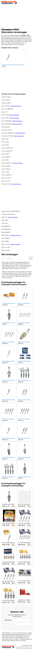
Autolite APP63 (6, 103)
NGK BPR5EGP (6, 226)
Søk (31, 258)
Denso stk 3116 (6, 184)
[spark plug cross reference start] (17, 2)
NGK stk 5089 (6, 250)
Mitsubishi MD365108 (8, 214)
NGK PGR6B (5, 241)
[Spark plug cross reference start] (8, 647)
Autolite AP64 (6, 100)
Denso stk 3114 (6, 178)
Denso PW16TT (6, 169)
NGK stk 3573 (6, 244)
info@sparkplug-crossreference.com (24, 647)
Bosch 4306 (5, 115)
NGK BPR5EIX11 (6, 232)
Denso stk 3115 (6, 181)
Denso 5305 (5, 142)
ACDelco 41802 (6, 97)
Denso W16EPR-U (7, 175)
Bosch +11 (5, 112)
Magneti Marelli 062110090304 (11, 211)
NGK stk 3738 (6, 247)
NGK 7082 (5, 223)
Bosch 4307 (5, 118)
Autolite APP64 (6, 106)
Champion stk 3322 (7, 136)
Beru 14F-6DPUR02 (7, 109)
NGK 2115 (4, 217)
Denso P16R (5, 160)
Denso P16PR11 (6, 157)
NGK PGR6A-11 (6, 238)
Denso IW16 (5, 145)
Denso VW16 (5, 172)
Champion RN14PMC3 (8, 133)
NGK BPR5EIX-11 (6, 229)
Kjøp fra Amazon (16, 106)
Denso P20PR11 (6, 166)
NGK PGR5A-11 (6, 235)
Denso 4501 (5, 139)
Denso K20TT (6, 154)
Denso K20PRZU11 (7, 151)
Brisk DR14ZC (6, 127)
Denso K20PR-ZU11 (7, 148)
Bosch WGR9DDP (7, 124)
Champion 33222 (7, 130)
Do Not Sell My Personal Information (24, 648)
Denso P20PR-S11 (7, 163)
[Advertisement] (17, 15)
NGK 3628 (5, 220)
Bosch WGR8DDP (7, 121)
